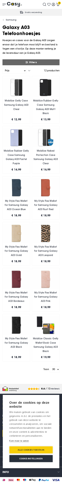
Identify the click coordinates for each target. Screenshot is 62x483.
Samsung (11, 19)
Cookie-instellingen (31, 459)
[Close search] (44, 4)
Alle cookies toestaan (31, 450)
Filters (33, 62)
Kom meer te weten (19, 441)
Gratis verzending (33, 12)
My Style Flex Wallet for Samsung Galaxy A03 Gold (16, 251)
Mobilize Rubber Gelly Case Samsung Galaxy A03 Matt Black (45, 107)
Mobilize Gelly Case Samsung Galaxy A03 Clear (16, 104)
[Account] (53, 4)
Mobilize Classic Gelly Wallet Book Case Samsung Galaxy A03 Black (45, 345)
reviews (55, 388)
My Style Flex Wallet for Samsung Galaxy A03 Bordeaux (16, 296)
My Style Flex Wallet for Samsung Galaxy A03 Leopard (45, 251)
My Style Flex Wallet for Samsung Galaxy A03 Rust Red (45, 205)
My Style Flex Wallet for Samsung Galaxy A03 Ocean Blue (16, 205)
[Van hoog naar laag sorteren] (29, 70)
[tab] (31, 472)
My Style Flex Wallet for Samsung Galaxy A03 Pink (45, 296)
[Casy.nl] (14, 4)
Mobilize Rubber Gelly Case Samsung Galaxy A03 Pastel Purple (16, 157)
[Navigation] (4, 4)
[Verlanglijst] (49, 4)
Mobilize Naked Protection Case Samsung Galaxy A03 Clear (46, 157)
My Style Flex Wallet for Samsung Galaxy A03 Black (16, 342)
